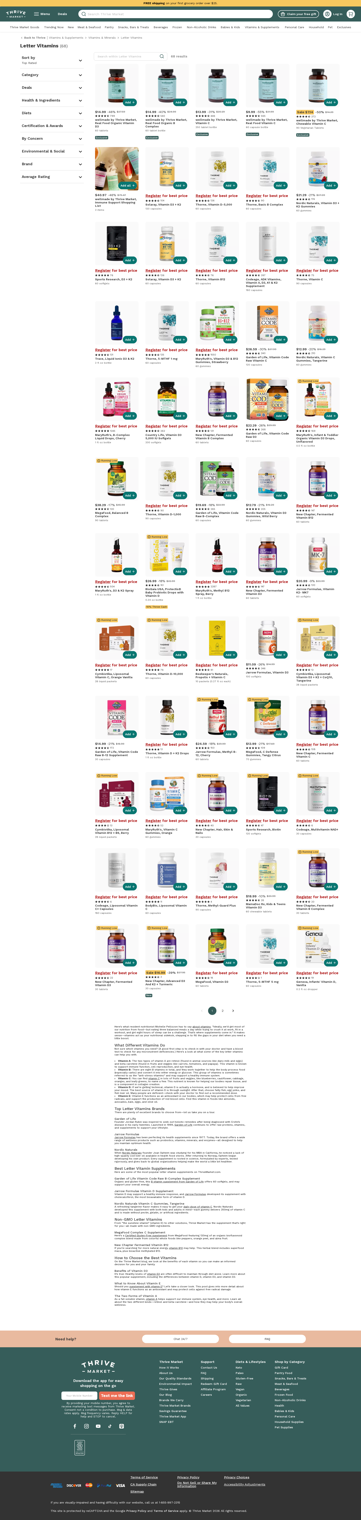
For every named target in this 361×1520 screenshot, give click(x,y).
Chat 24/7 (181, 1339)
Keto (239, 1367)
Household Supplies (289, 1421)
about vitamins (201, 1026)
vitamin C (154, 1078)
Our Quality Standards (175, 1378)
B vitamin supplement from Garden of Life (177, 1181)
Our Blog (165, 1394)
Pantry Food (283, 1373)
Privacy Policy (188, 1477)
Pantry (109, 27)
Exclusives (344, 27)
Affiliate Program (213, 1389)
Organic (241, 1394)
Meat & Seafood (89, 27)
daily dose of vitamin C (197, 1206)
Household (316, 27)
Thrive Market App (172, 1416)
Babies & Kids (230, 27)
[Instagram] (86, 1426)
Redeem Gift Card (214, 1383)
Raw (239, 1383)
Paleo (240, 1373)
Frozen (177, 27)
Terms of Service (144, 1477)
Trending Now (54, 27)
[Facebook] (75, 1426)
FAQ (267, 1339)
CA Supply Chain (143, 1484)
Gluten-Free (244, 1378)
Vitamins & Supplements (262, 27)
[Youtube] (98, 1426)
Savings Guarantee (173, 1411)
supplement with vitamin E (145, 1286)
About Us (166, 1373)
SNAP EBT (166, 1421)
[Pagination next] (233, 1011)
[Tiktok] (110, 1426)
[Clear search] (271, 14)
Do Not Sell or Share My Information (197, 1484)
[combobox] (175, 14)
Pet (330, 27)
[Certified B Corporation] (80, 1448)
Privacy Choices (236, 1477)
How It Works (169, 1367)
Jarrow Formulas (125, 1137)
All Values (242, 1405)
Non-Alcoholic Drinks (201, 27)
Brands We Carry (171, 1400)
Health (279, 1405)
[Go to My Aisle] (16, 14)
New (71, 27)
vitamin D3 (153, 1273)
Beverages (161, 27)
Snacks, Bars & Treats (133, 27)
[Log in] (327, 14)
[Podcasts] (121, 1426)
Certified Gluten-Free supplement (146, 1235)
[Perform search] (83, 14)
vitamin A (151, 1299)
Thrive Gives (168, 1389)
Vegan (240, 1389)
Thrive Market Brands (175, 1405)
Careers (206, 1394)
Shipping (207, 1378)
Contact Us (209, 1367)
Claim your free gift (301, 14)
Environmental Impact (175, 1383)
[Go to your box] (351, 14)
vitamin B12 (176, 1248)
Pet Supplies (284, 1427)
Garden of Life (183, 1124)
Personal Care (294, 27)
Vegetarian (243, 1400)
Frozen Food (284, 1394)
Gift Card (281, 1367)
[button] (351, 14)
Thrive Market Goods (24, 27)
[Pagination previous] (202, 1011)
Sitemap (137, 1491)
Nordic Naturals (132, 1152)
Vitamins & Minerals (102, 37)
